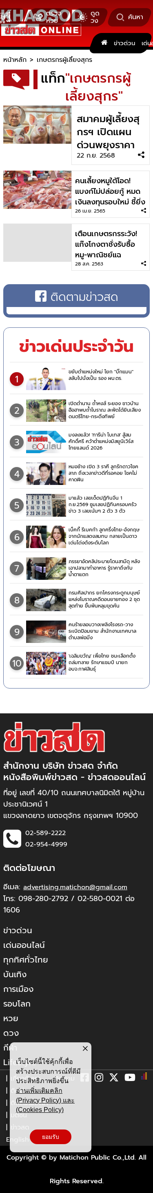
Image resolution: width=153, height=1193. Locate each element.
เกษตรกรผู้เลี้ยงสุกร (64, 60)
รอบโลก (17, 1004)
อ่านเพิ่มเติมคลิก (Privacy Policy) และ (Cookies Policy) (45, 1100)
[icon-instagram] (99, 1079)
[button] (11, 1185)
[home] (104, 43)
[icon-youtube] (129, 1079)
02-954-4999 (46, 844)
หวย (10, 1018)
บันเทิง (15, 974)
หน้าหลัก (15, 60)
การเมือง (18, 989)
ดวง (11, 1033)
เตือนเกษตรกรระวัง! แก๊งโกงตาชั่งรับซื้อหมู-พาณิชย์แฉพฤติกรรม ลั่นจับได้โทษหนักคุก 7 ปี (106, 255)
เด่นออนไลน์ (24, 945)
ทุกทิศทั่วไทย (25, 960)
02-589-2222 (45, 833)
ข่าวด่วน (124, 43)
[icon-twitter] (114, 1079)
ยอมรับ (50, 1137)
